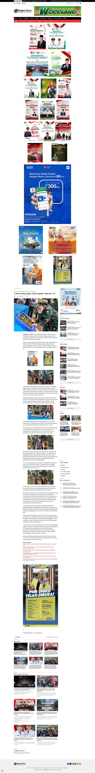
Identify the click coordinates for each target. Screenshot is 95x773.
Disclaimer (65, 767)
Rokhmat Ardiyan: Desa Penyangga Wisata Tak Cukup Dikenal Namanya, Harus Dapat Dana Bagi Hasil (74, 366)
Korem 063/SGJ (38, 633)
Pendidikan (26, 18)
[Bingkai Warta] (23, 10)
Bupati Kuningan (64, 467)
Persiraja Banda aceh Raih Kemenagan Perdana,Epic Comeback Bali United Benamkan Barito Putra (71, 502)
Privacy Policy (59, 767)
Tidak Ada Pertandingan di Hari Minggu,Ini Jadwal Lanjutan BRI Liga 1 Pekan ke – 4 (72, 506)
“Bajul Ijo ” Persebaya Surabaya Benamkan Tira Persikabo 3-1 (70, 497)
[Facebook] (68, 764)
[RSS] (80, 764)
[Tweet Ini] (49, 637)
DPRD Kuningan (31, 21)
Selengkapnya (70, 339)
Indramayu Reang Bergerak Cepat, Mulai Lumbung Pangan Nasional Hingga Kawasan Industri (73, 1)
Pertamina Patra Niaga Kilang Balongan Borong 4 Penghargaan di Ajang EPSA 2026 (40, 544)
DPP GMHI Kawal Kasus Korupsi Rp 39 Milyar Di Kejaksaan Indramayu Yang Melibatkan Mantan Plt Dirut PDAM (39, 553)
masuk (20, 752)
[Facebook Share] (47, 637)
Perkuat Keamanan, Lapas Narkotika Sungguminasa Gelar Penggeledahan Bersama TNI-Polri (39, 550)
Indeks (23, 3)
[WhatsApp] (78, 764)
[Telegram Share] (54, 637)
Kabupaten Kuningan (25, 291)
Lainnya (64, 18)
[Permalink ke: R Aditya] (15, 296)
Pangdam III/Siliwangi (65, 473)
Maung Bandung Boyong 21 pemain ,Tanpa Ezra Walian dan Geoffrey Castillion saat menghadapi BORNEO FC (71, 493)
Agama (32, 18)
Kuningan (45, 21)
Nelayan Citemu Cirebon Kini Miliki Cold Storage (73, 322)
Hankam (16, 21)
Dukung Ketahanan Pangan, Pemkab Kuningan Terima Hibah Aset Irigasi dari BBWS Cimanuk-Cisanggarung (73, 348)
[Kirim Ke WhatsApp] (57, 637)
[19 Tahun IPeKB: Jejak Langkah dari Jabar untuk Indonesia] (63, 377)
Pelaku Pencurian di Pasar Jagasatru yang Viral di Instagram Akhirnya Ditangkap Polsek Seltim (76, 423)
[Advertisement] (18, 353)
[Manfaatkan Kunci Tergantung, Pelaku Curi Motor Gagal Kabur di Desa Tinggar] (76, 429)
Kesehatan (50, 18)
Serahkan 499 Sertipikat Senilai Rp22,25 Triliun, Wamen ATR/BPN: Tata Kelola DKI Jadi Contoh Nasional (74, 328)
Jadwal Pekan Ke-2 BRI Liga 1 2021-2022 (71, 488)
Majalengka (38, 21)
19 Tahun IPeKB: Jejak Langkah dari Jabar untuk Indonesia (74, 377)
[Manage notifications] (2, 771)
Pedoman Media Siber (37, 767)
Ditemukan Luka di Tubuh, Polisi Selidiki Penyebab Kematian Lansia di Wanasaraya (65, 423)
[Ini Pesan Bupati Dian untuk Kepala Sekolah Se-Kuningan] (63, 354)
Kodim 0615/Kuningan (28, 633)
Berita (16, 18)
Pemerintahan (43, 18)
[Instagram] (73, 764)
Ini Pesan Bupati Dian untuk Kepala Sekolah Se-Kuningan (73, 354)
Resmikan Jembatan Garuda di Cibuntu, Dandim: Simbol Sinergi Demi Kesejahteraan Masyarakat (74, 371)
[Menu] (15, 3)
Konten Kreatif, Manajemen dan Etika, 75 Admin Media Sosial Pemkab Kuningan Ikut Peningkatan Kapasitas (40, 559)
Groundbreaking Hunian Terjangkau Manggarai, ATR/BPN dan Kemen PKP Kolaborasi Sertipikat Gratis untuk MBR (73, 360)
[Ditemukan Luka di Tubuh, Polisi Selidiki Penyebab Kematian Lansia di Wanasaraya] (65, 418)
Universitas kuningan (65, 471)
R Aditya (18, 295)
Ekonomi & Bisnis (57, 18)
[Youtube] (75, 764)
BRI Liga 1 (63, 465)
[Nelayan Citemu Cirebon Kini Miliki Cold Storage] (63, 322)
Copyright (45, 767)
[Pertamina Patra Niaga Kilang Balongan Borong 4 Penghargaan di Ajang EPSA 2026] (21, 646)
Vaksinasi (63, 475)
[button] (78, 3)
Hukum (20, 18)
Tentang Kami (52, 767)
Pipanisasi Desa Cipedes (24, 295)
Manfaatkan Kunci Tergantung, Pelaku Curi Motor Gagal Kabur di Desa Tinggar (75, 434)
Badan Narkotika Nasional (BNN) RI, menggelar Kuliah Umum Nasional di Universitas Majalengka (64, 434)
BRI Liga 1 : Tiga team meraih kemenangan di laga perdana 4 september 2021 (70, 484)
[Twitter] (70, 764)
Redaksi (18, 3)
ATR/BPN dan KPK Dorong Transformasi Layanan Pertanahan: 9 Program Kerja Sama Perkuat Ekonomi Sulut (73, 334)
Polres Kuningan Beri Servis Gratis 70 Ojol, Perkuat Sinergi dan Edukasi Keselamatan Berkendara (38, 547)
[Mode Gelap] (80, 3)
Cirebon (50, 21)
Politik (36, 18)
